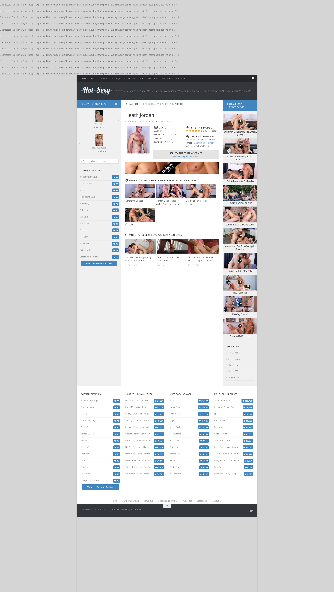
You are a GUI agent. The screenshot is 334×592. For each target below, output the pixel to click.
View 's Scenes (186, 156)
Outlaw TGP (233, 371)
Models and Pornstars (134, 78)
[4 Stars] (196, 130)
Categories (166, 78)
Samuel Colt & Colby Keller (240, 270)
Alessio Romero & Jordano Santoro (240, 158)
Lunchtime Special (134, 200)
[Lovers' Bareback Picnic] (240, 193)
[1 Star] (187, 130)
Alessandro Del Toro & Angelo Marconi (240, 248)
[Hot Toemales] (240, 283)
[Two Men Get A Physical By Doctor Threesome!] (140, 246)
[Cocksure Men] (172, 172)
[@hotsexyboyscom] (115, 103)
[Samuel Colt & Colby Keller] (240, 261)
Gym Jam (129, 224)
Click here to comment (203, 142)
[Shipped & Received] (240, 326)
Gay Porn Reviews (98, 78)
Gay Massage (234, 359)
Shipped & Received (240, 336)
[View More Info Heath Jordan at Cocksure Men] (138, 140)
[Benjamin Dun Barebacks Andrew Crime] (240, 122)
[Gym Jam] (140, 215)
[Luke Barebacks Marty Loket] (240, 215)
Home (84, 78)
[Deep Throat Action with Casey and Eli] (172, 246)
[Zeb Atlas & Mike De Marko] (240, 171)
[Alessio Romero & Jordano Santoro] (240, 146)
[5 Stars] (199, 130)
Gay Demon (233, 352)
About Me (181, 78)
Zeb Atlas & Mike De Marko (240, 181)
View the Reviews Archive (99, 263)
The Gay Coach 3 (240, 314)
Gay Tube (152, 78)
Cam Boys (115, 78)
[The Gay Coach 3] (240, 304)
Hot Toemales (240, 292)
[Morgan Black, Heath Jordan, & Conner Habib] (171, 191)
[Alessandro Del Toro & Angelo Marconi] (240, 236)
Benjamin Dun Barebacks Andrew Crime (240, 133)
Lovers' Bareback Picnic (240, 202)
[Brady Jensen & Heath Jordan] (201, 191)
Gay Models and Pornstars (158, 104)
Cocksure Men (152, 121)
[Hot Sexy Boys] (96, 91)
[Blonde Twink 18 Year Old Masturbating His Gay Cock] (203, 246)
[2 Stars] (190, 130)
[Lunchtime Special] (140, 191)
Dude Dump (233, 377)
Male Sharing (233, 365)
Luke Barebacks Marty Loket (240, 224)
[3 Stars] (193, 130)
